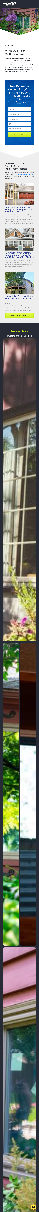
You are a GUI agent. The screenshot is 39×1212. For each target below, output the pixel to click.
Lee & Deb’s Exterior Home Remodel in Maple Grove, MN (19, 298)
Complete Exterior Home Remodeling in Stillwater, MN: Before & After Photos (19, 255)
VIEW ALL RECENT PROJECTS (19, 315)
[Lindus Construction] (11, 4)
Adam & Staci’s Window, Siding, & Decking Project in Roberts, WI (18, 209)
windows (18, 63)
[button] (33, 1207)
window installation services (24, 174)
